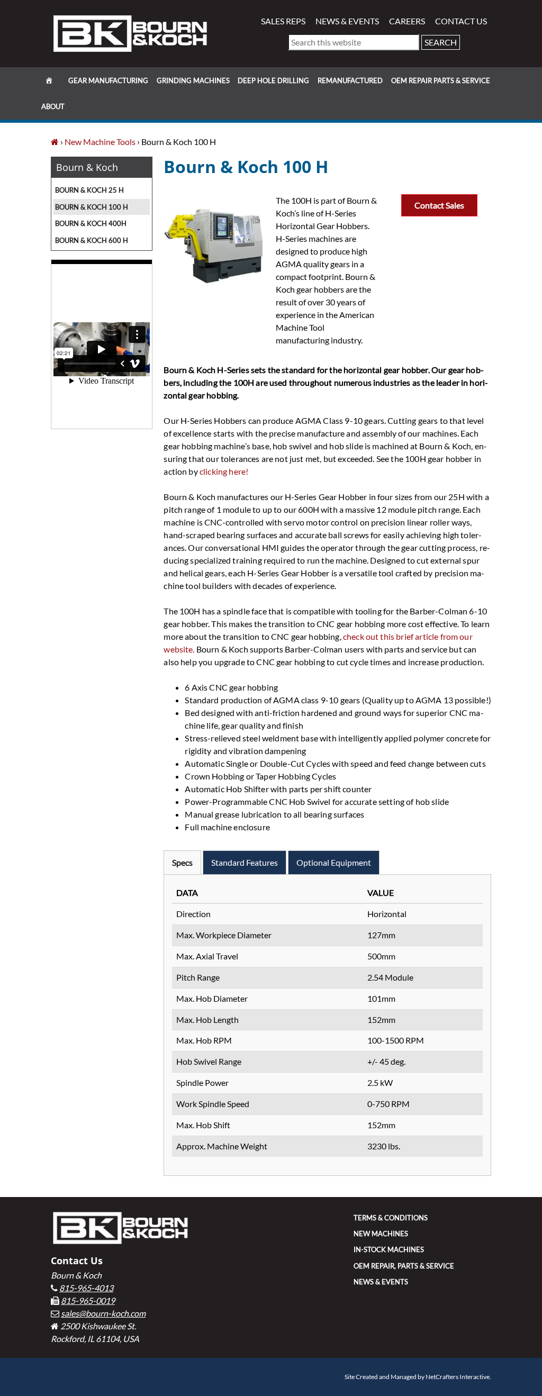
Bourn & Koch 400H (91, 223)
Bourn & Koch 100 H (91, 207)
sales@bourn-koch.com (103, 1313)
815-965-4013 (86, 1288)
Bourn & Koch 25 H (89, 190)
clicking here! (225, 471)
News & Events (347, 21)
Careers (407, 21)
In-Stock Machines (389, 1249)
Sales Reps (283, 21)
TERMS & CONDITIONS (391, 1217)
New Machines (381, 1233)
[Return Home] (130, 33)
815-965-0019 (88, 1300)
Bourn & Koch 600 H (91, 240)
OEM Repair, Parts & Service (404, 1266)
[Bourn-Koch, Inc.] (55, 142)
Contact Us (461, 21)
